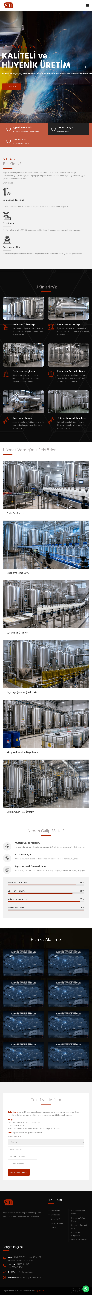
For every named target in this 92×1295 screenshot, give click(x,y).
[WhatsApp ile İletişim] (85, 1288)
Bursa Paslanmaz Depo (68, 961)
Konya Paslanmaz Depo (24, 1023)
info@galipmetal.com (16, 1125)
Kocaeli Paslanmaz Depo (23, 1054)
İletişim (53, 1227)
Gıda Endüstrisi (15, 513)
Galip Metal (39, 1290)
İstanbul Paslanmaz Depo (24, 961)
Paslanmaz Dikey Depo (24, 324)
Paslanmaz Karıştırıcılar (24, 371)
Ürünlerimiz (8, 182)
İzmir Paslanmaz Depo (68, 992)
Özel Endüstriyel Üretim (20, 812)
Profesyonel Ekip (11, 247)
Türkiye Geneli (68, 964)
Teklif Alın (11, 87)
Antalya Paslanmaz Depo (68, 1023)
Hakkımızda (55, 1210)
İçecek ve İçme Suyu (18, 573)
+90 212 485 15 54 (15, 1122)
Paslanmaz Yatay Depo (69, 324)
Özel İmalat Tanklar (22, 418)
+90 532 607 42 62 (32, 1122)
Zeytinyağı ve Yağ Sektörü (22, 692)
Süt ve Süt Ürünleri (17, 633)
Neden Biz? (55, 1219)
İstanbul (23, 964)
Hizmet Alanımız (57, 1223)
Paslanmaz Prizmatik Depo (71, 371)
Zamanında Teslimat (13, 200)
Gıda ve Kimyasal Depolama (71, 418)
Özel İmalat (9, 224)
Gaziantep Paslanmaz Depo (68, 1054)
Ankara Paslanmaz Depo (23, 992)
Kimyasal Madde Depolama (22, 752)
